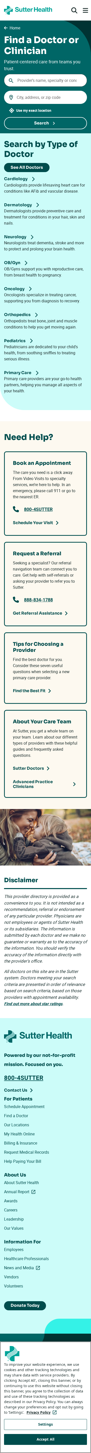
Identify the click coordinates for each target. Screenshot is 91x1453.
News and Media (23, 1268)
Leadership (14, 1219)
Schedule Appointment (24, 1106)
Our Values (14, 1228)
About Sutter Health (21, 1182)
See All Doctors (27, 167)
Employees (14, 1249)
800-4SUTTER (38, 509)
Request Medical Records (26, 1152)
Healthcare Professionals (26, 1258)
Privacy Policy (43, 1412)
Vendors (11, 1277)
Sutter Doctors (28, 768)
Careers (10, 1210)
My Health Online (19, 1134)
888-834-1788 (38, 600)
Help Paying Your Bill (22, 1161)
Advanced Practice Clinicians (33, 784)
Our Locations (16, 1125)
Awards (10, 1201)
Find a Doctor (16, 1115)
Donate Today (25, 1305)
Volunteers (13, 1286)
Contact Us (15, 1090)
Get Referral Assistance (37, 613)
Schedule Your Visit (33, 522)
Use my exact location (33, 110)
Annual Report (20, 1191)
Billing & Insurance (20, 1143)
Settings (45, 1424)
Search (41, 123)
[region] (45, 1397)
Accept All (45, 1439)
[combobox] (45, 80)
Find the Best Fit (29, 690)
